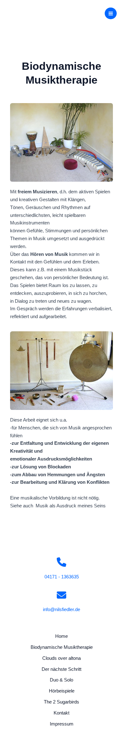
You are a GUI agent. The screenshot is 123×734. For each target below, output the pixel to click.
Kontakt (61, 712)
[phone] (61, 562)
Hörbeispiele (61, 690)
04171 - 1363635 (61, 576)
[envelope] (61, 595)
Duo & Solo (61, 679)
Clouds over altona (61, 658)
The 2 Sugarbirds (61, 701)
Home (61, 636)
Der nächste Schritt (61, 669)
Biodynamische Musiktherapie (62, 647)
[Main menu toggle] (111, 13)
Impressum (61, 723)
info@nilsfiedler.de (61, 609)
